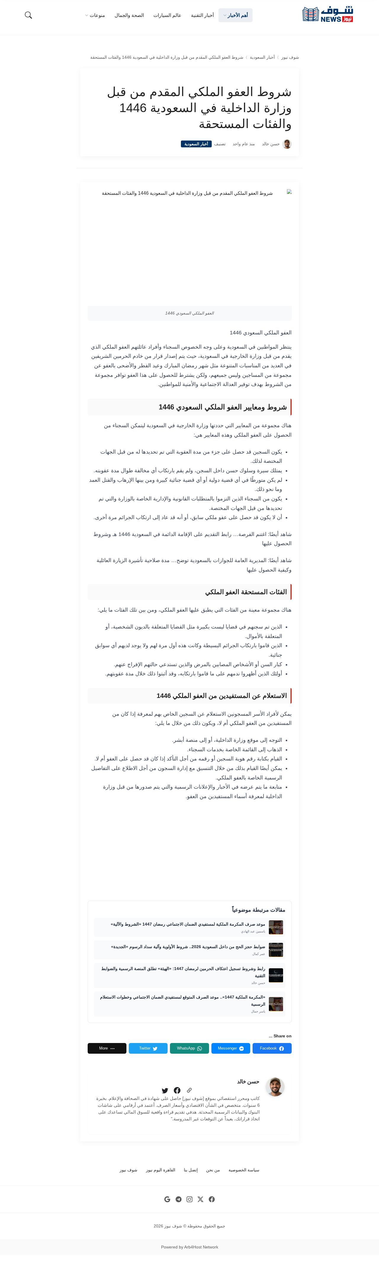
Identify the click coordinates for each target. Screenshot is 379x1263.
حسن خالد (271, 144)
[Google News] (167, 1199)
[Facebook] (177, 1091)
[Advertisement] (190, 850)
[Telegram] (178, 1199)
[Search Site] (28, 15)
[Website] (189, 1091)
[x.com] (200, 1199)
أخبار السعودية (262, 57)
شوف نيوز (290, 57)
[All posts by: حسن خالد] (275, 1086)
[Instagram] (189, 1199)
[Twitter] (165, 1091)
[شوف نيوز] (327, 14)
